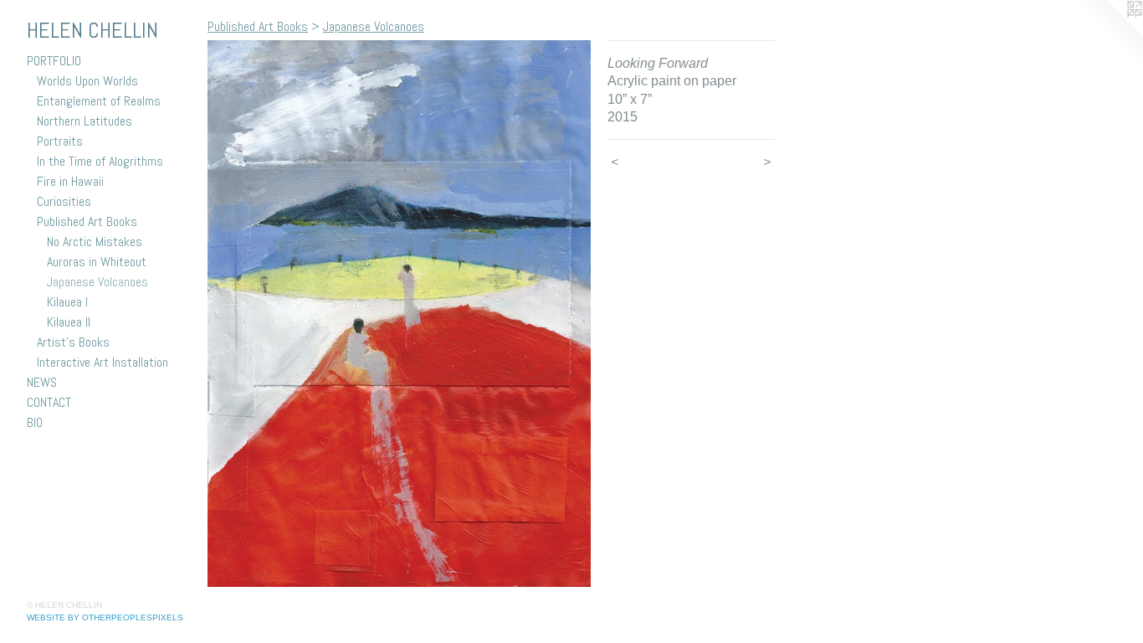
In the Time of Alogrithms (100, 161)
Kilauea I (67, 302)
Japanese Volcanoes (97, 282)
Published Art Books (87, 221)
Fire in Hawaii (70, 181)
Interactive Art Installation (102, 362)
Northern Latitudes (84, 121)
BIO (35, 422)
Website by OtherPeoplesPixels (105, 617)
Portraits (60, 141)
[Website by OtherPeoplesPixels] (1109, 33)
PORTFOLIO (54, 60)
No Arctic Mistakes (94, 241)
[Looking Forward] (399, 313)
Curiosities (64, 201)
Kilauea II (68, 322)
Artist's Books (73, 342)
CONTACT (49, 402)
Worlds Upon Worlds (87, 81)
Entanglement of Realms (99, 101)
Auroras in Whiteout (96, 261)
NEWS (42, 382)
